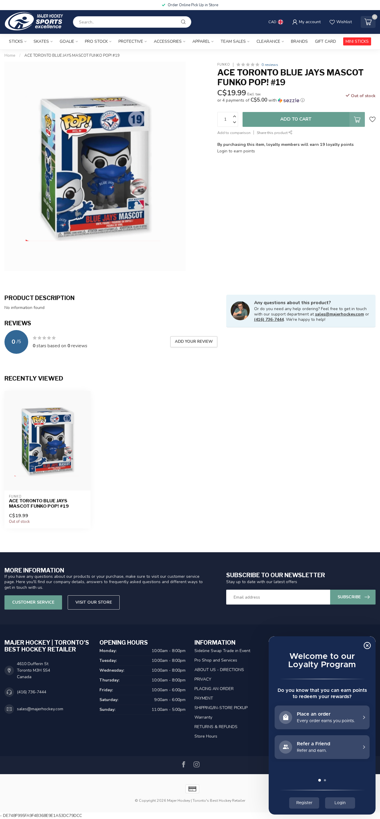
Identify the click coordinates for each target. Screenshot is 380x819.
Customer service (33, 602)
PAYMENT (203, 698)
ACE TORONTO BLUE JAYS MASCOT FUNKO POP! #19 (72, 55)
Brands (299, 41)
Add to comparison (234, 132)
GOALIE (67, 41)
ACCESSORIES (168, 41)
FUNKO (223, 64)
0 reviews (270, 64)
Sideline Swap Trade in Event (222, 651)
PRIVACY (202, 679)
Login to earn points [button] (236, 151)
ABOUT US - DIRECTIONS (219, 670)
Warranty (203, 717)
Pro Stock (96, 41)
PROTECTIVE (130, 41)
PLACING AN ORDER (214, 689)
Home (9, 55)
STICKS (16, 41)
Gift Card (325, 41)
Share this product (273, 132)
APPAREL (201, 41)
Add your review (194, 341)
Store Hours (205, 736)
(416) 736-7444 (269, 319)
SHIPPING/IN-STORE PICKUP (221, 708)
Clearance (268, 41)
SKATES (41, 41)
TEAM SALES (233, 41)
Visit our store (93, 602)
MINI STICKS (357, 41)
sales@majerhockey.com (339, 314)
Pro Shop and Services (215, 660)
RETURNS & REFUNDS (216, 727)
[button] (261, 100)
